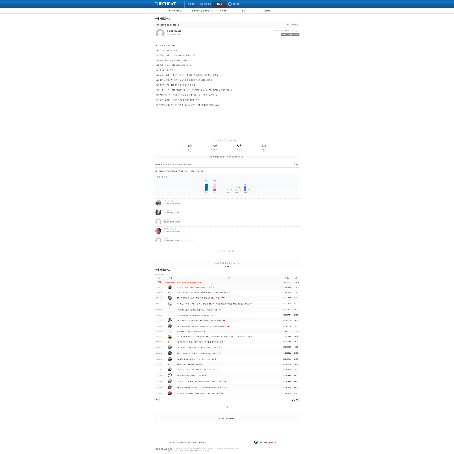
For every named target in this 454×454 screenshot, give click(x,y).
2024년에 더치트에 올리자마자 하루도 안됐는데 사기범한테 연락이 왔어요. (201, 293)
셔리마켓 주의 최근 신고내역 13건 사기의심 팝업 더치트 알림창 (198, 353)
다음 (227, 407)
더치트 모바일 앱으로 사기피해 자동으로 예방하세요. (227, 157)
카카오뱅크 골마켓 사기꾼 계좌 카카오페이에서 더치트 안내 (196, 347)
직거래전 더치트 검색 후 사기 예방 (189, 364)
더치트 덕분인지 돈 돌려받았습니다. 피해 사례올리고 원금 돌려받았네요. (201, 320)
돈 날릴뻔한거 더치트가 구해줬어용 (189, 331)
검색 (191, 4)
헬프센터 (234, 4)
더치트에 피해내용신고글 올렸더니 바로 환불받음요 (194, 315)
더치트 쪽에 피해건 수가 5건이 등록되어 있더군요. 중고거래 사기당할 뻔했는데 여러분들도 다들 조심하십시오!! (213, 304)
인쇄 (287, 30)
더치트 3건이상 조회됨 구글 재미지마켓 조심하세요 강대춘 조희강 (199, 381)
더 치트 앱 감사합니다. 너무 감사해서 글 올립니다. (193, 287)
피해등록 (206, 4)
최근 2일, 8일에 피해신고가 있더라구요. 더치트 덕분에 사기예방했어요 (200, 342)
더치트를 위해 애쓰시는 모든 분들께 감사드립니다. (183, 282)
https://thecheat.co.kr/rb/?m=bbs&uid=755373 (177, 164)
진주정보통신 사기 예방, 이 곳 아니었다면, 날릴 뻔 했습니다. (197, 369)
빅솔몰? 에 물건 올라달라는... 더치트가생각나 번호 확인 (195, 359)
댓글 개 (157, 171)
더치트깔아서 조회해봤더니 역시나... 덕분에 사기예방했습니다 (197, 393)
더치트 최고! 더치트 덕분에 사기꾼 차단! (190, 375)
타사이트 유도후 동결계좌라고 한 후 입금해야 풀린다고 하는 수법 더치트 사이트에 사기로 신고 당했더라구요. (213, 336)
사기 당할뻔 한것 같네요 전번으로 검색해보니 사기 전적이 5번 (197, 310)
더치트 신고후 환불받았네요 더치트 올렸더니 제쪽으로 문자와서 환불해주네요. (203, 326)
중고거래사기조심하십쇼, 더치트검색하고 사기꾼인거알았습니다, (198, 298)
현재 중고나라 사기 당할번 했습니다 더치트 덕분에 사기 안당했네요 (199, 387)
